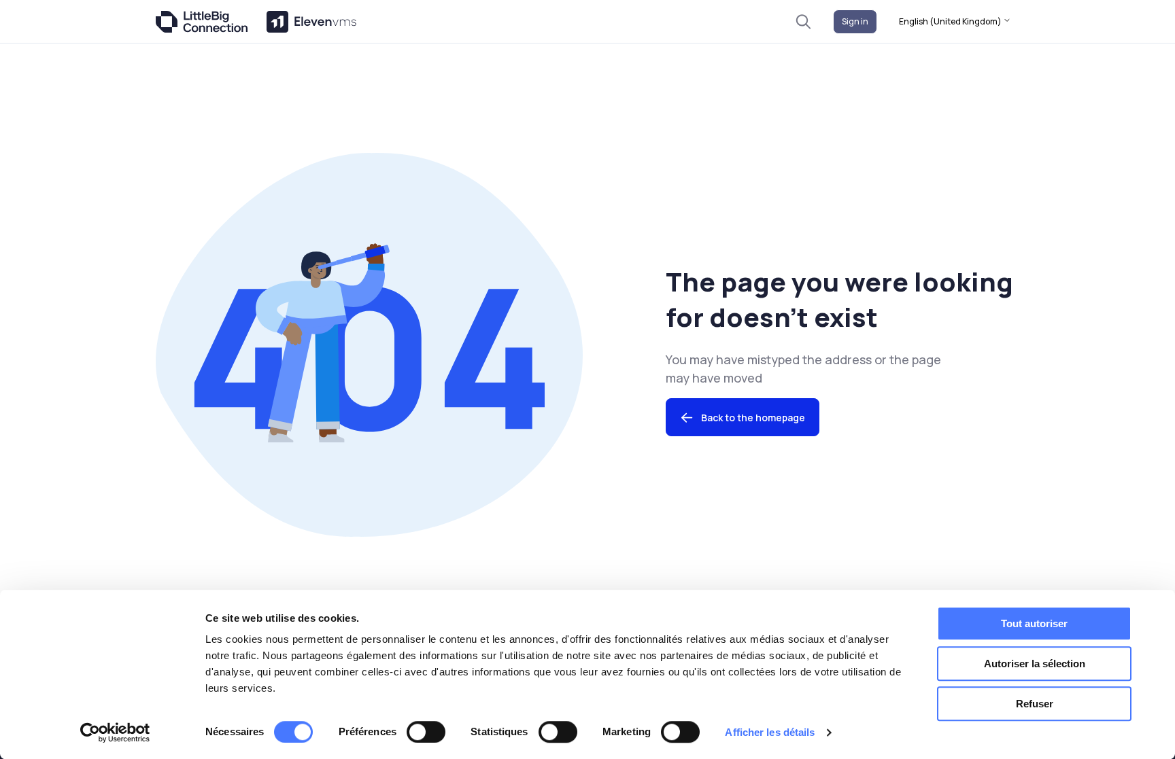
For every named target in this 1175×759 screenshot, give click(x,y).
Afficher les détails (770, 732)
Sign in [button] (855, 21)
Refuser (1034, 703)
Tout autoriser (1034, 623)
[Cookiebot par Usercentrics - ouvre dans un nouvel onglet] (115, 732)
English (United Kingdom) (951, 21)
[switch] (426, 732)
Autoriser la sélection (1034, 663)
